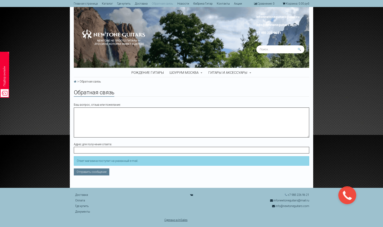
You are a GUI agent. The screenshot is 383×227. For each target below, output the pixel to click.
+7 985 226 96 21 (268, 33)
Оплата (80, 200)
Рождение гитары (147, 73)
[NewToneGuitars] (131, 37)
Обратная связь (162, 3)
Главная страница (86, 3)
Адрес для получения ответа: (93, 144)
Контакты (223, 3)
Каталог (107, 3)
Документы (82, 211)
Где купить (124, 3)
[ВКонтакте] (191, 194)
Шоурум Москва (184, 73)
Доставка (141, 3)
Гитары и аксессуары (227, 73)
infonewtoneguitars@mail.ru (277, 17)
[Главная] (75, 81)
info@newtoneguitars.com (276, 25)
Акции (238, 3)
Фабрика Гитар (203, 3)
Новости (183, 3)
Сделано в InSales (176, 220)
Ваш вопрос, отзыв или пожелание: (97, 104)
